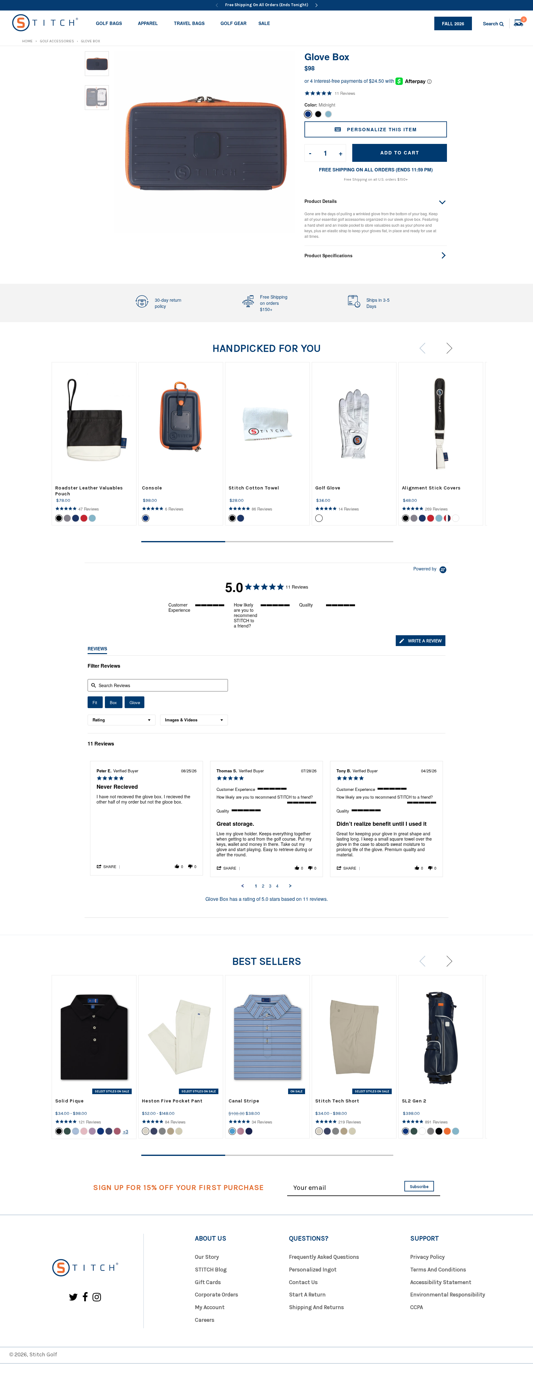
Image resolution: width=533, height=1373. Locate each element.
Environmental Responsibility (447, 1294)
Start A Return (307, 1294)
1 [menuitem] (256, 886)
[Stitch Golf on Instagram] (97, 1297)
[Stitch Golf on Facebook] (85, 1297)
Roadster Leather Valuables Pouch (89, 491)
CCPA (416, 1307)
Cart (524, 20)
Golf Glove (328, 488)
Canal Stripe (244, 1101)
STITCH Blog (211, 1269)
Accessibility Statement (440, 1282)
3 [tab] (351, 541)
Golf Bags (109, 23)
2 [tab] (267, 541)
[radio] (95, 702)
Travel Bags (189, 23)
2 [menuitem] (263, 886)
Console (152, 488)
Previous (424, 348)
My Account (210, 1307)
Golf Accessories (57, 41)
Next (446, 348)
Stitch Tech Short (337, 1101)
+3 (125, 1131)
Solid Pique (69, 1101)
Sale (264, 23)
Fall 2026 (453, 23)
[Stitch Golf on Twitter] (73, 1297)
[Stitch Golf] (85, 1268)
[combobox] (121, 720)
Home (27, 41)
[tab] (420, 640)
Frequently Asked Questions (324, 1256)
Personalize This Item (382, 129)
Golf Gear (233, 23)
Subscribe (419, 1186)
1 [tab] (183, 541)
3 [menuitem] (270, 886)
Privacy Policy (427, 1256)
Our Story (207, 1256)
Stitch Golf (43, 1354)
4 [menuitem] (277, 886)
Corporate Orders (216, 1294)
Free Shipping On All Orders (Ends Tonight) (266, 4)
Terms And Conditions (438, 1269)
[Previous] (217, 5)
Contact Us (303, 1282)
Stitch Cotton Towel (254, 488)
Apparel (148, 23)
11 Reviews (345, 93)
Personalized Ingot (313, 1269)
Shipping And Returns (316, 1307)
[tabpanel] (94, 444)
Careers (204, 1319)
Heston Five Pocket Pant (172, 1101)
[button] (109, 866)
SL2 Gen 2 (414, 1101)
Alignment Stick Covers (431, 488)
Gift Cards (208, 1282)
